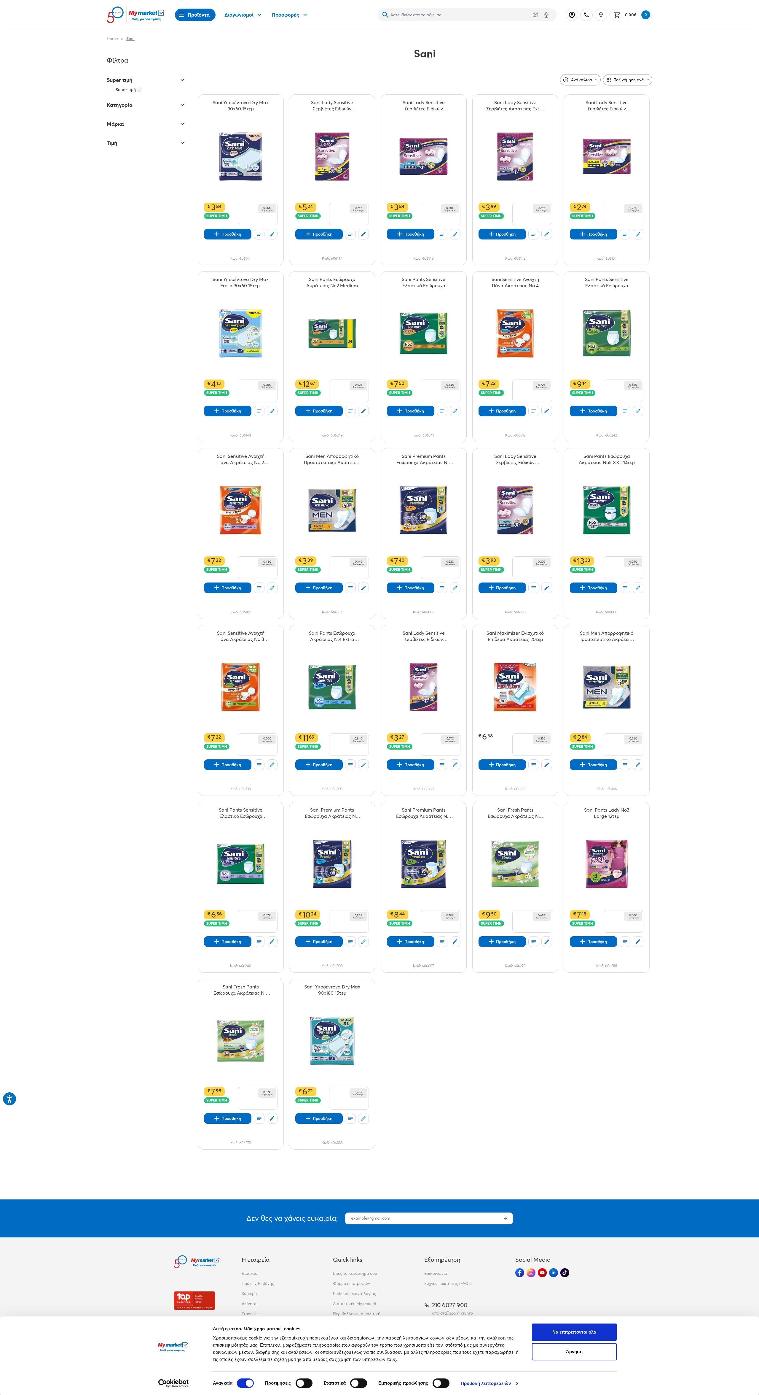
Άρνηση (574, 1351)
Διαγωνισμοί (238, 15)
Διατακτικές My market (355, 1303)
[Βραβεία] (194, 1300)
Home (112, 38)
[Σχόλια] (272, 234)
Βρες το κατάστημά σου (355, 1273)
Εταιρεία (249, 1273)
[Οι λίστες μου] (259, 234)
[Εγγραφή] (505, 1218)
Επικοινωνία (435, 1273)
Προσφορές (285, 15)
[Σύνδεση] (572, 15)
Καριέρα (249, 1293)
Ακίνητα (249, 1303)
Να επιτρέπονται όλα (574, 1331)
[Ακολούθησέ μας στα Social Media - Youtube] (542, 1272)
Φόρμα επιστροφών (351, 1283)
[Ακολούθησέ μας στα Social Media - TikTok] (564, 1272)
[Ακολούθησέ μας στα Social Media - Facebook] (519, 1272)
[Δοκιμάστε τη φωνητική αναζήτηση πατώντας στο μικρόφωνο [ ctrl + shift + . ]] (546, 14)
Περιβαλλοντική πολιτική (356, 1313)
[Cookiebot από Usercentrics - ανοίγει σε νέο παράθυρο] (174, 1383)
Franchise (251, 1313)
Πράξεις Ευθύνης (258, 1283)
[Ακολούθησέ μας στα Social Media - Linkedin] (553, 1272)
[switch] (304, 1383)
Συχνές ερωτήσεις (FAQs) (448, 1283)
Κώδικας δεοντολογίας (354, 1293)
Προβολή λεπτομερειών (486, 1383)
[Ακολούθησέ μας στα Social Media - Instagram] (531, 1272)
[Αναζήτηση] (385, 15)
